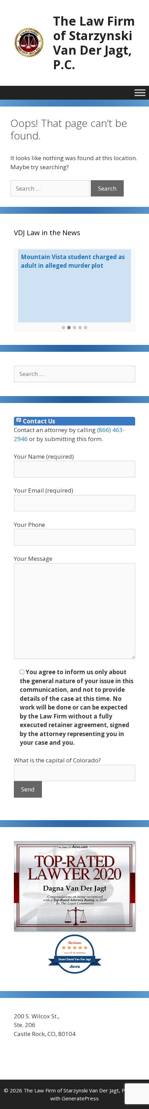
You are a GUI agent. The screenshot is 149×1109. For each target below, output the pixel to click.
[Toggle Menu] (140, 92)
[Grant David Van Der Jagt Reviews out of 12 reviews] (75, 973)
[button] (63, 328)
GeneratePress (80, 1098)
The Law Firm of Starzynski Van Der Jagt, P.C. (94, 43)
